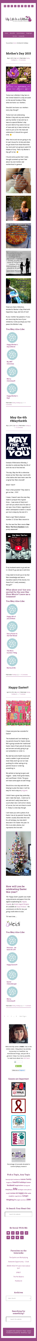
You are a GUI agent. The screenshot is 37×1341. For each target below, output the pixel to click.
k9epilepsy (9, 1189)
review (13, 1193)
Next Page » (23, 1016)
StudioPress (17, 1332)
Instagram (26, 1185)
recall (7, 1193)
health (16, 1182)
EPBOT (18, 1272)
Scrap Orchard (21, 907)
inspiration (19, 1185)
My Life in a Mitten (18, 18)
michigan (20, 1189)
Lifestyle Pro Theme (21, 1331)
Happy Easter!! (18, 687)
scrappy (20, 1193)
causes (23, 1179)
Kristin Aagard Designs (21, 904)
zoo (29, 1199)
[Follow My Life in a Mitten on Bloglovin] (18, 1071)
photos (29, 1189)
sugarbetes (18, 1196)
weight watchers (21, 1200)
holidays (13, 60)
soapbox (11, 1196)
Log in (29, 1332)
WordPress (24, 1332)
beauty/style (9, 1179)
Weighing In (11, 1200)
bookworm (16, 1179)
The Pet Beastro (18, 1277)
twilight (25, 1196)
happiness (9, 1182)
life (15, 1189)
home (29, 1182)
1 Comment (22, 694)
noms (25, 1189)
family (28, 58)
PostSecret (18, 1281)
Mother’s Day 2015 (18, 53)
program (24, 790)
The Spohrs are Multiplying (18, 1257)
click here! (26, 1058)
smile (29, 1193)
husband (10, 1185)
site (25, 1193)
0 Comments (22, 60)
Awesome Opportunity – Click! (18, 1262)
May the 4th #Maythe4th (18, 419)
